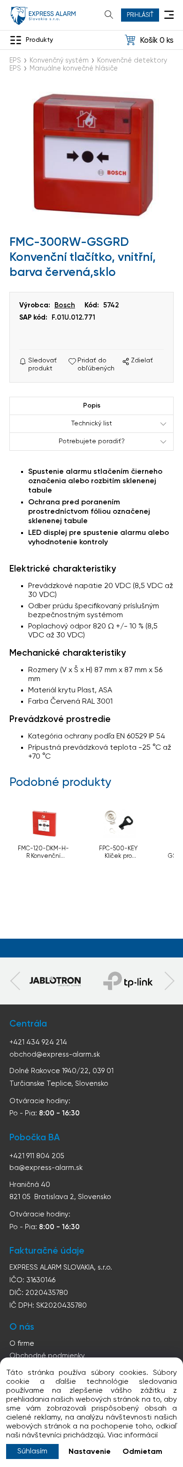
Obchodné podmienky (47, 1355)
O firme (21, 1343)
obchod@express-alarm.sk (54, 1054)
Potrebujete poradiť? (92, 441)
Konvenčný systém (59, 60)
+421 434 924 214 (38, 1042)
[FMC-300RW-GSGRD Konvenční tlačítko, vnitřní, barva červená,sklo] (91, 155)
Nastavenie (90, 1452)
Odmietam (142, 1452)
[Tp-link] (55, 981)
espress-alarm (43, 16)
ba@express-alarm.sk (46, 1167)
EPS (15, 60)
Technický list (91, 423)
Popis (91, 405)
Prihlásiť (140, 15)
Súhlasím (32, 1451)
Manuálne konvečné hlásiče (74, 68)
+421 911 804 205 (36, 1156)
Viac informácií (132, 1435)
